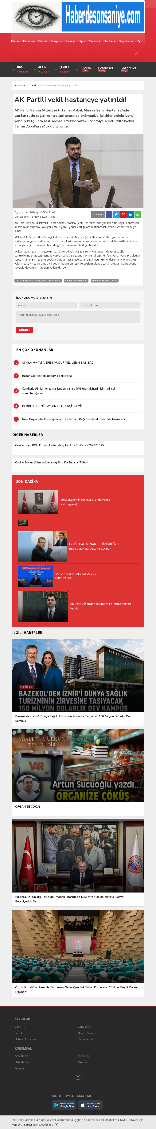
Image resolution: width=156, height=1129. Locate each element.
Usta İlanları (22, 1062)
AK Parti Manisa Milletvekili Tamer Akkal (38, 280)
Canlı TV (20, 1027)
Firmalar (20, 1068)
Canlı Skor (84, 1027)
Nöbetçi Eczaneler (26, 1039)
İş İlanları (84, 1056)
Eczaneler (105, 68)
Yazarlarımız (85, 1039)
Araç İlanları (22, 1056)
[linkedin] (130, 214)
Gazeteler (128, 68)
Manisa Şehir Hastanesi (104, 280)
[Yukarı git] (148, 1121)
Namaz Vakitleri (88, 1033)
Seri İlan (83, 1062)
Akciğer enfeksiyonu (76, 280)
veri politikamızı (22, 1125)
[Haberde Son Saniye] (78, 16)
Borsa (86, 68)
